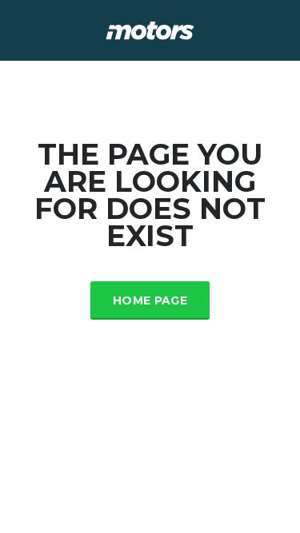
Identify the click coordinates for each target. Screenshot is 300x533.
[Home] (150, 29)
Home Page (150, 300)
